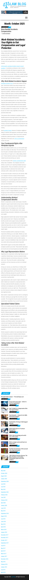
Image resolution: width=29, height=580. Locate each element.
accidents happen (8, 130)
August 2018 (4, 516)
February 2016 (4, 564)
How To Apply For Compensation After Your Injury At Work (18, 409)
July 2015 (3, 569)
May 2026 (3, 470)
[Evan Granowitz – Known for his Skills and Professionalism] (4, 417)
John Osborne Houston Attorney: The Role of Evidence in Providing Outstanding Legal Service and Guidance (18, 457)
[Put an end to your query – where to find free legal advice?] (4, 403)
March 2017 (3, 553)
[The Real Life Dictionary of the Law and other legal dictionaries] (4, 450)
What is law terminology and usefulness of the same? (17, 436)
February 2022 (4, 494)
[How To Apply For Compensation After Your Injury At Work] (4, 410)
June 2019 (3, 508)
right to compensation (19, 138)
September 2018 (5, 513)
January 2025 (4, 478)
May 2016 (3, 561)
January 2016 (4, 567)
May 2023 (3, 489)
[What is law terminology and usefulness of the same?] (4, 437)
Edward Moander (6, 33)
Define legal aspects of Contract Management (17, 429)
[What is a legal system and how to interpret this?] (4, 444)
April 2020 (3, 502)
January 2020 (4, 505)
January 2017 (4, 556)
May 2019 (3, 510)
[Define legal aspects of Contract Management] (4, 430)
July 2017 (3, 545)
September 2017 (5, 543)
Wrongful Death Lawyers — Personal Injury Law (12, 396)
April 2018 (3, 527)
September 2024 (5, 481)
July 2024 (3, 484)
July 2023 (3, 486)
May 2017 (3, 548)
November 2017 (4, 537)
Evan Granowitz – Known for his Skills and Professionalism (18, 415)
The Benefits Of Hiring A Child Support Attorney (18, 422)
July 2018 (3, 519)
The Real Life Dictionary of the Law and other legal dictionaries (18, 449)
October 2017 (4, 540)
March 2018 (3, 529)
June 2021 (3, 497)
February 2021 (4, 500)
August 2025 (4, 476)
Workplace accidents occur (7, 83)
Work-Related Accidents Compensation (9, 30)
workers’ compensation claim (19, 160)
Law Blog (13, 576)
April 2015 (3, 572)
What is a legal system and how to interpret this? (18, 442)
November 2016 (4, 559)
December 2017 (4, 535)
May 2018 (3, 524)
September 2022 (5, 492)
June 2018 (3, 521)
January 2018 (4, 532)
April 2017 (3, 551)
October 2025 (4, 473)
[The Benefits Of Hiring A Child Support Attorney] (4, 423)
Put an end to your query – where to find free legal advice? (17, 402)
